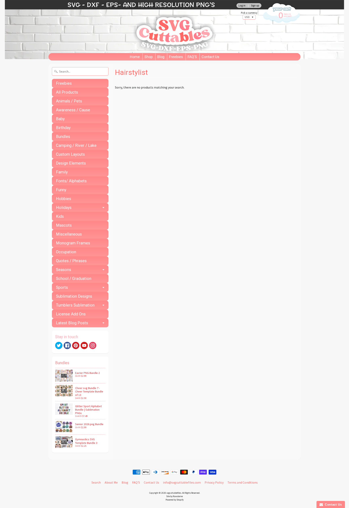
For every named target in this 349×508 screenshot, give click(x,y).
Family (62, 172)
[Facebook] (67, 345)
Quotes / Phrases (71, 260)
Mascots (64, 225)
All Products (67, 92)
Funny (61, 189)
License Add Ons (71, 314)
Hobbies (63, 198)
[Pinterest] (75, 345)
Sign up (255, 5)
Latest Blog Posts (72, 322)
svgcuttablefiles (173, 492)
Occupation (66, 251)
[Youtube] (84, 345)
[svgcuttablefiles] (128, 26)
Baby (60, 118)
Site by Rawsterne (174, 496)
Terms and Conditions (242, 482)
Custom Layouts (70, 154)
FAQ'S (192, 57)
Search (96, 482)
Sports (62, 287)
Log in (242, 5)
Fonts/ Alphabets (71, 180)
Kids (60, 216)
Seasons (63, 269)
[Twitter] (58, 345)
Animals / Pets (69, 101)
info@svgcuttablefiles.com (182, 482)
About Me (111, 482)
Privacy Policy (214, 482)
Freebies (176, 57)
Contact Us (210, 57)
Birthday (63, 127)
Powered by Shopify (175, 499)
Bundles (63, 136)
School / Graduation (73, 278)
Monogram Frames (73, 243)
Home (135, 57)
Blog (160, 57)
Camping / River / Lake (76, 145)
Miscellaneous (69, 234)
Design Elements (71, 163)
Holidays (63, 207)
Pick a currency (249, 12)
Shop (148, 57)
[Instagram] (92, 345)
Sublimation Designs (74, 296)
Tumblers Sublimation (75, 305)
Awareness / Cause (73, 109)
